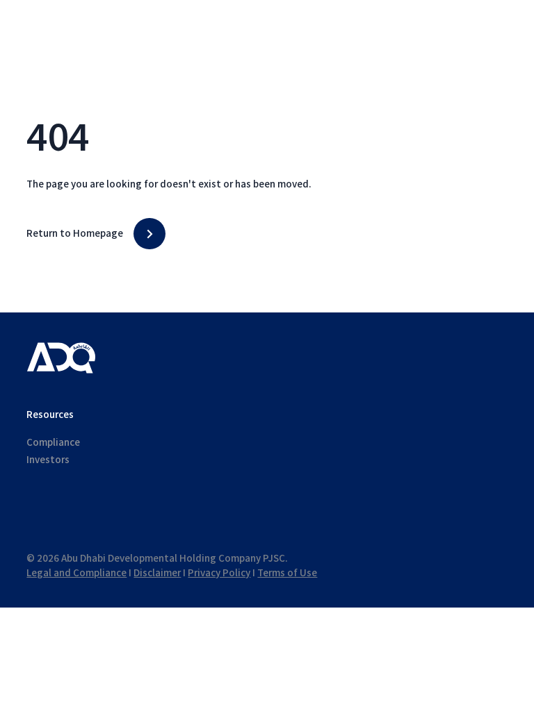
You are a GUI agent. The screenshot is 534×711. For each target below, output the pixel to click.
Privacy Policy (219, 573)
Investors (48, 460)
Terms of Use (287, 573)
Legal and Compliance (76, 573)
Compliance (53, 442)
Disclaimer (157, 573)
